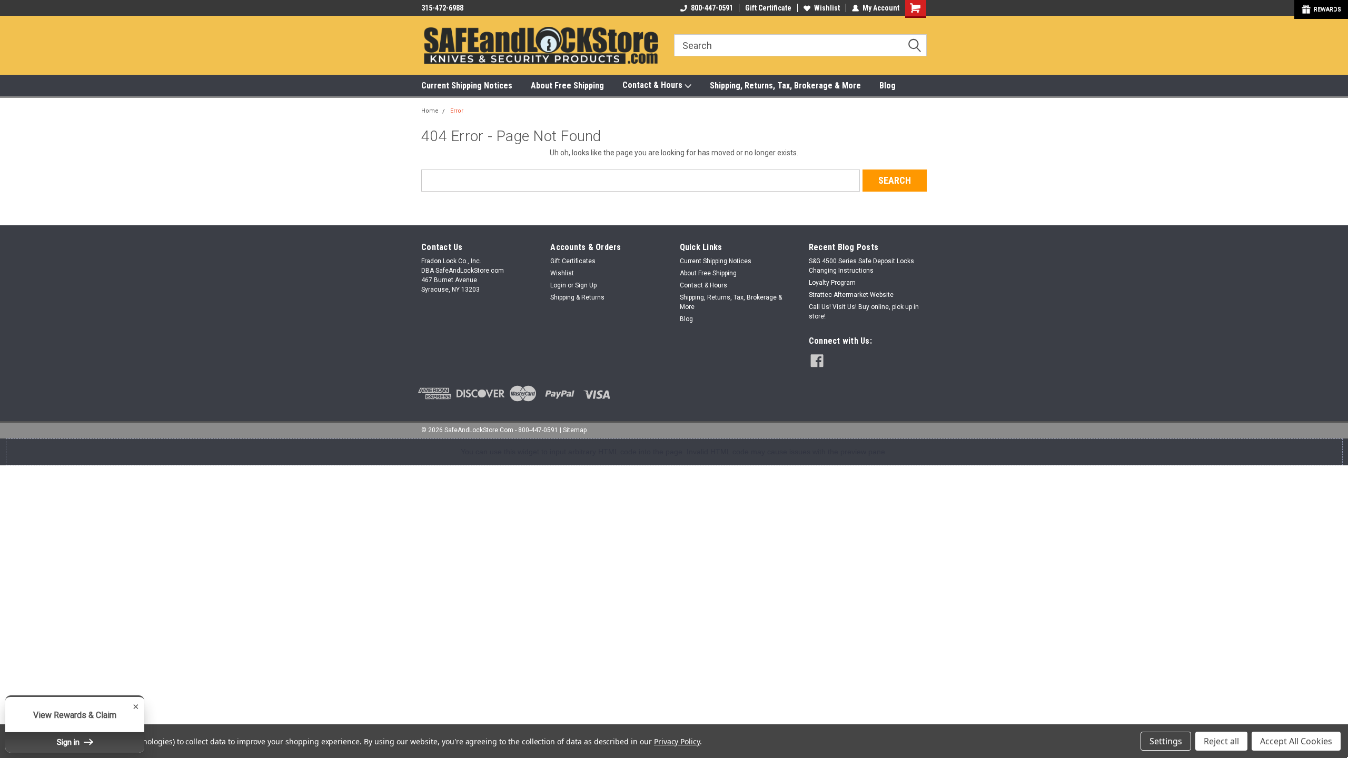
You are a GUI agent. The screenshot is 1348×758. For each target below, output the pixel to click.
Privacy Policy (677, 741)
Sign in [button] (69, 742)
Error (456, 110)
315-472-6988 (442, 8)
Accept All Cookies (1296, 741)
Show (1321, 9)
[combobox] (800, 45)
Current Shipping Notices (466, 86)
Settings (1165, 741)
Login (558, 285)
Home (430, 110)
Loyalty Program (832, 282)
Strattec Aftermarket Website (851, 294)
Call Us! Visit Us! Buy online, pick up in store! (864, 311)
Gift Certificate (768, 8)
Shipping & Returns (577, 297)
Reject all (1221, 741)
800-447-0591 (712, 8)
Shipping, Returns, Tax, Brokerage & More (785, 86)
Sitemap (575, 430)
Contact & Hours (653, 85)
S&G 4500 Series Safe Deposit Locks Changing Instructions (861, 265)
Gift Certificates (573, 261)
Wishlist (827, 8)
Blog (887, 86)
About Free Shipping (567, 86)
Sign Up (586, 285)
